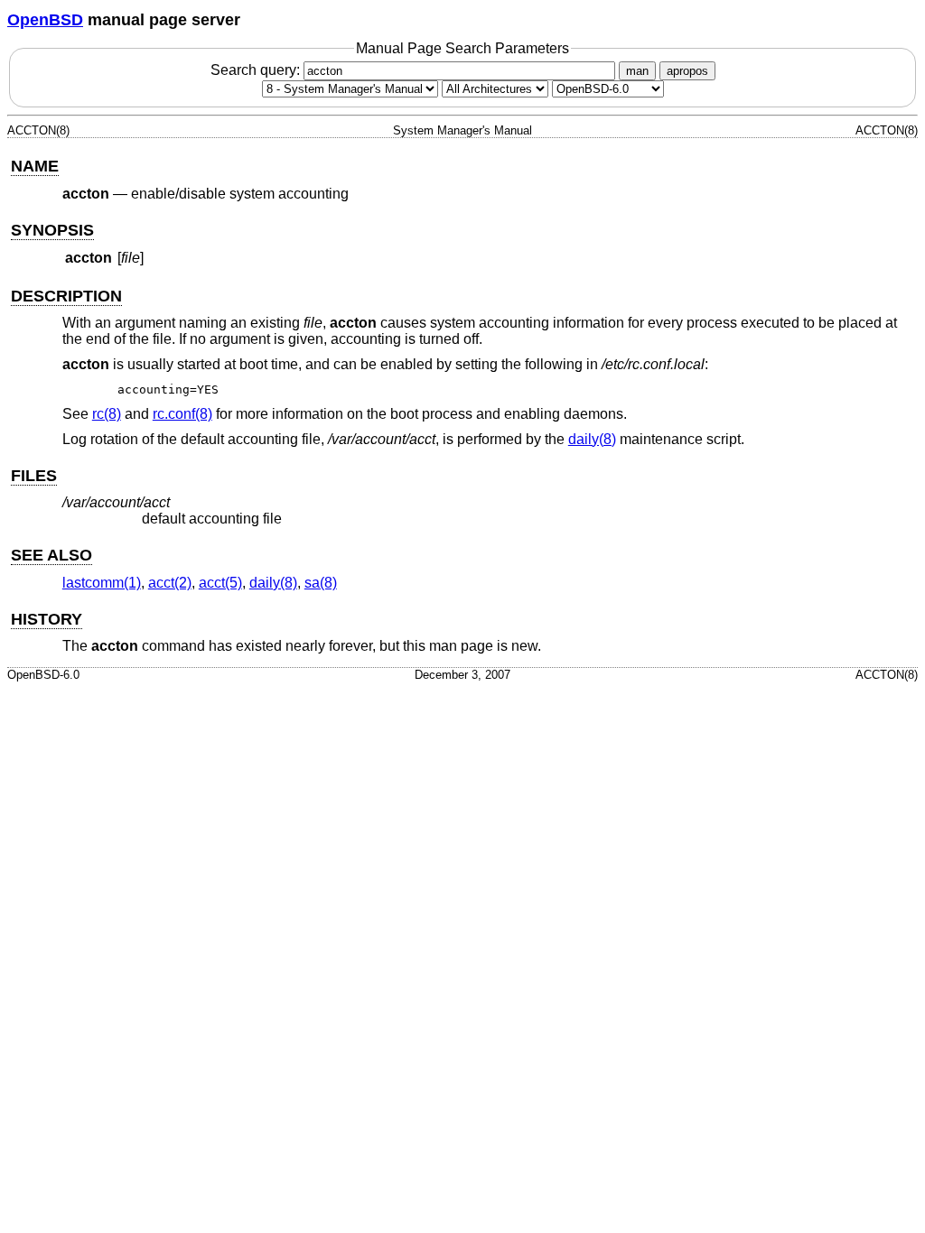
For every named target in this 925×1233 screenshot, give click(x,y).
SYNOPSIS (52, 230)
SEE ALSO (51, 555)
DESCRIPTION (66, 296)
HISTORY (46, 619)
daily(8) (592, 439)
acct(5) (220, 582)
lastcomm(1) (101, 582)
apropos (687, 71)
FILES (34, 476)
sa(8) (320, 582)
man (637, 71)
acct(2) (170, 582)
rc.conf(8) (182, 414)
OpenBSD (45, 20)
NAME (35, 166)
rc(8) (106, 414)
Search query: (257, 70)
